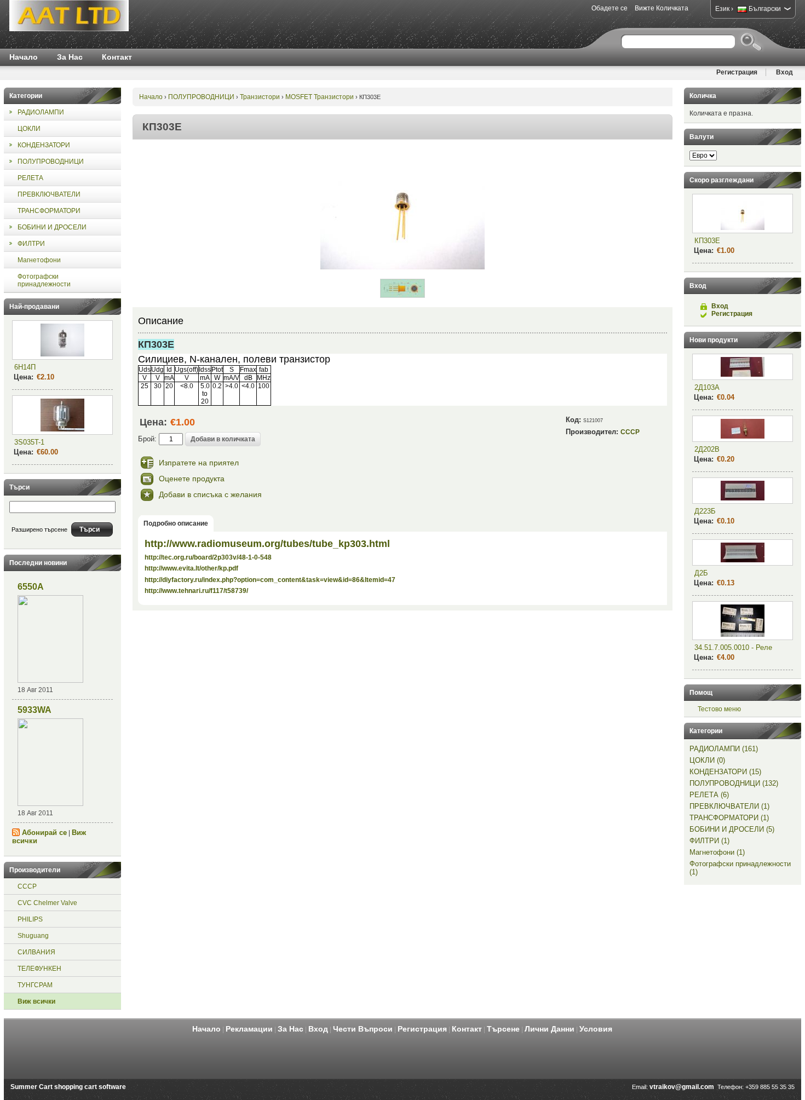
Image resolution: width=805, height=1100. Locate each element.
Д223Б (705, 511)
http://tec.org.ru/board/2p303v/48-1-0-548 (208, 557)
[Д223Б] (742, 490)
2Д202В (707, 449)
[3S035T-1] (62, 415)
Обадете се (609, 8)
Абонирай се (44, 832)
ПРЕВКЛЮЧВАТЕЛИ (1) (729, 806)
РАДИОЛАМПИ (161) (723, 749)
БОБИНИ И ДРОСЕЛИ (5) (731, 829)
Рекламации (249, 1028)
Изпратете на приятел (199, 462)
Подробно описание (175, 523)
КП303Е (707, 241)
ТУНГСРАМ (35, 985)
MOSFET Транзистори (319, 97)
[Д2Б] (742, 552)
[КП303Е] (402, 267)
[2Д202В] (742, 429)
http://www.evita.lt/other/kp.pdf (191, 568)
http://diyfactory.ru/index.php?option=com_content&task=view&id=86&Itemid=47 (270, 580)
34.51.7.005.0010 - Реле (733, 647)
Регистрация (736, 72)
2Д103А (707, 387)
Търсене (503, 1028)
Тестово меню (719, 709)
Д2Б (701, 573)
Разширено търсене (39, 529)
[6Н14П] (62, 340)
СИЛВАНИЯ (36, 952)
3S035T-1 (29, 442)
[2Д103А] (742, 367)
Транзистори (260, 97)
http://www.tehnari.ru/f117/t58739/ (196, 591)
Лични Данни (549, 1028)
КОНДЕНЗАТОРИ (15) (725, 772)
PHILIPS (30, 919)
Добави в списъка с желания (210, 494)
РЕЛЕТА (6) (709, 795)
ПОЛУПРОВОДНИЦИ (201, 97)
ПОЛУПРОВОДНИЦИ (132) (733, 783)
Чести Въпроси (363, 1028)
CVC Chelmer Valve (47, 903)
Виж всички (36, 1001)
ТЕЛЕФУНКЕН (39, 968)
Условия (595, 1028)
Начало (23, 57)
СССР (27, 886)
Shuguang (33, 936)
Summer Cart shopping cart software (68, 1087)
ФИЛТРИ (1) (709, 841)
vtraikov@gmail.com (681, 1087)
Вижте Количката (661, 8)
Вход (784, 72)
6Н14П (25, 367)
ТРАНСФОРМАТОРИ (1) (729, 818)
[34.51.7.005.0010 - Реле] (742, 620)
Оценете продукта (192, 478)
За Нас (70, 57)
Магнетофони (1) (717, 852)
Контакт (117, 57)
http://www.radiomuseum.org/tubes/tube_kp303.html (267, 543)
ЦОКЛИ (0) (707, 760)
